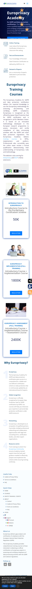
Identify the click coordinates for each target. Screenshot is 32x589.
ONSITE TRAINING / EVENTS (12, 496)
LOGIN (6, 512)
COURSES (7, 493)
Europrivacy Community (16, 449)
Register (16, 233)
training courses (10, 139)
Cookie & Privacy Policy (11, 477)
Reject (12, 586)
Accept (5, 586)
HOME (6, 491)
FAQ (5, 482)
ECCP (16, 158)
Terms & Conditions (10, 480)
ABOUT (6, 499)
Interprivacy (7, 158)
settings (19, 582)
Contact (9, 501)
